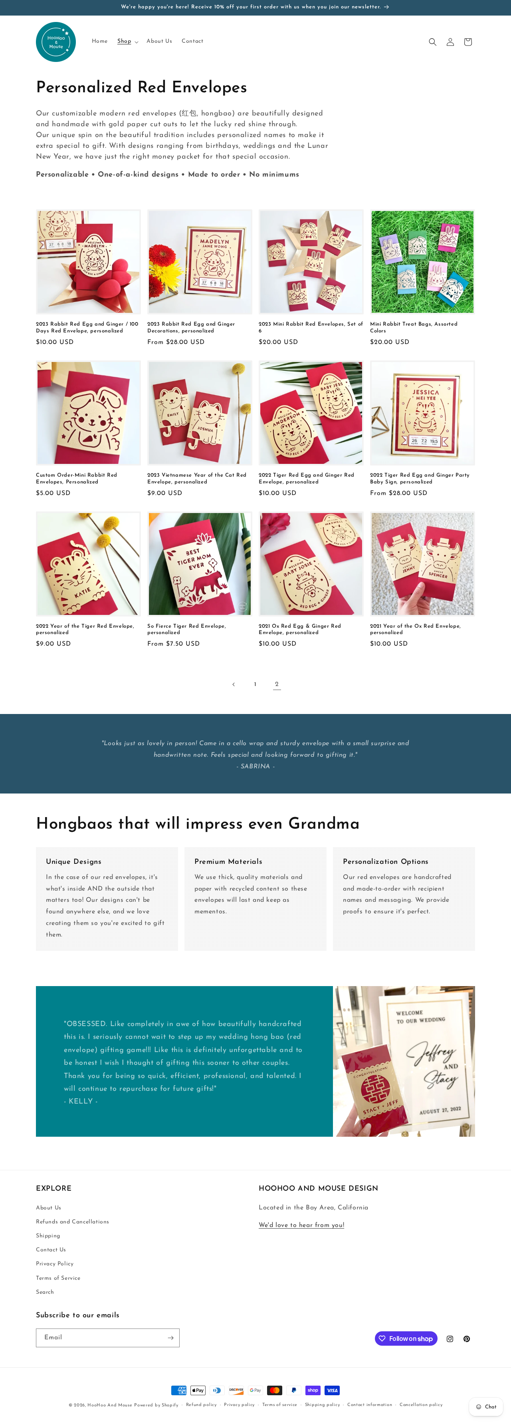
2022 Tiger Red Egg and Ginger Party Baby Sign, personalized (420, 479)
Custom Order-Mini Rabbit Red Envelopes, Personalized (76, 479)
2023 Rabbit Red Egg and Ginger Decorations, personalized (191, 328)
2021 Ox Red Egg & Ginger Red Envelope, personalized (300, 630)
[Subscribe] (170, 1338)
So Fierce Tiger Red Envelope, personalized (186, 630)
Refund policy (201, 1405)
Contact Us (51, 1250)
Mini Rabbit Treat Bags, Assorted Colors (414, 328)
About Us (48, 1208)
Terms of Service (58, 1278)
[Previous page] (234, 684)
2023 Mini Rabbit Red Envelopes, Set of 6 (311, 328)
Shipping (48, 1236)
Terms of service (279, 1405)
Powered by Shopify (156, 1405)
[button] (127, 41)
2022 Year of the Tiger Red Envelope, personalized (85, 630)
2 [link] (277, 684)
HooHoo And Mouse (109, 1405)
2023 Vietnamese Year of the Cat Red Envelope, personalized (197, 479)
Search (45, 1292)
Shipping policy (322, 1405)
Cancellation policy (421, 1405)
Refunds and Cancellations (72, 1222)
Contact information (369, 1405)
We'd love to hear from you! (301, 1225)
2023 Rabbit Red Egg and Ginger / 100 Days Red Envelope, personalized (87, 328)
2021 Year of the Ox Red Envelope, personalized (415, 630)
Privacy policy (239, 1405)
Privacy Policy (54, 1264)
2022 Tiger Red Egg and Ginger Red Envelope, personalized (307, 479)
